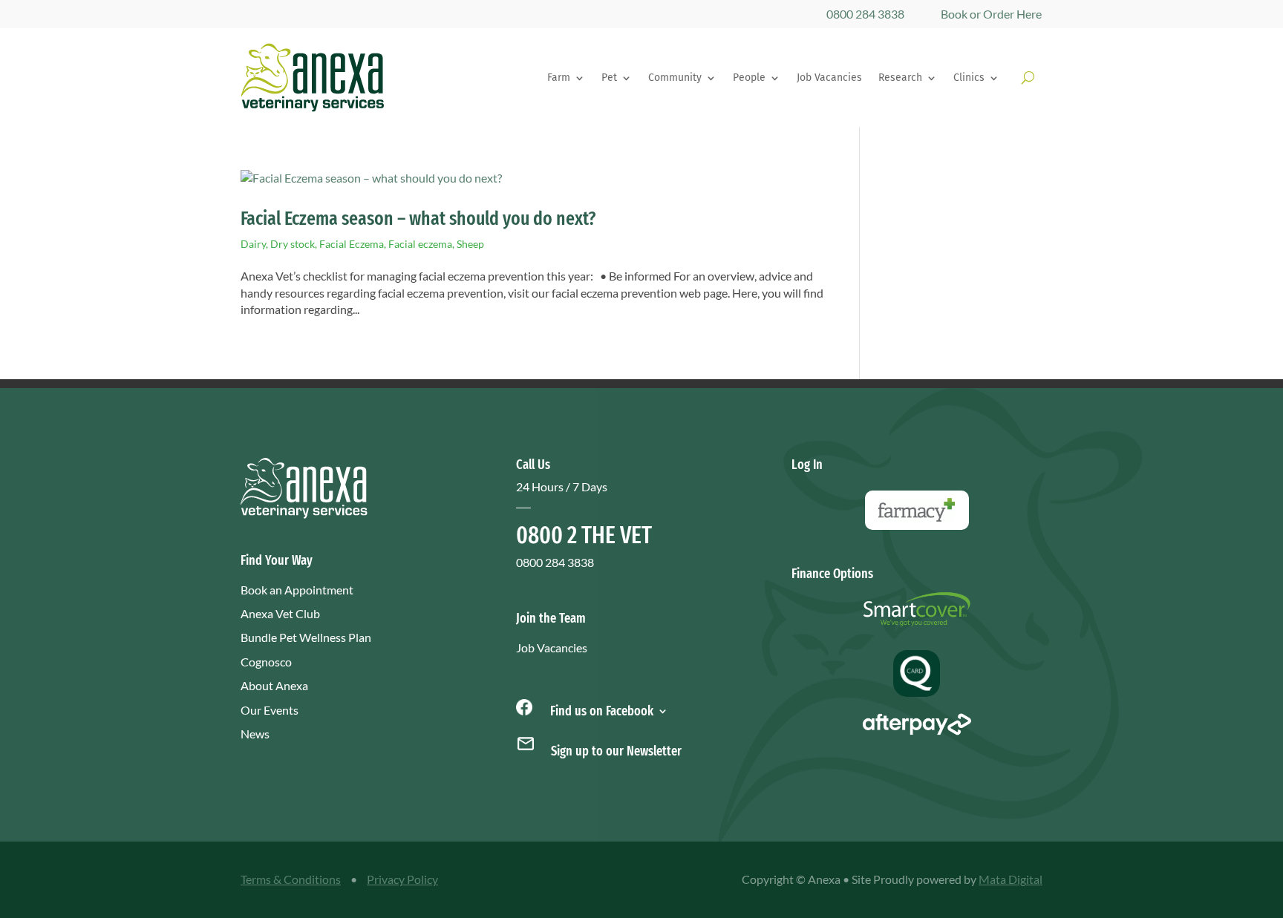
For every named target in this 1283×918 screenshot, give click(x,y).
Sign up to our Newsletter (616, 751)
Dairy (253, 243)
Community (675, 77)
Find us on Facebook (600, 709)
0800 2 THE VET (584, 535)
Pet (609, 77)
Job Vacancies (829, 77)
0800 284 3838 (865, 14)
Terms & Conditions (291, 879)
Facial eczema (420, 243)
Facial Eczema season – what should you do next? (418, 218)
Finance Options (832, 573)
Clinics (969, 77)
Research (900, 77)
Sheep (470, 243)
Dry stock (292, 243)
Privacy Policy (402, 879)
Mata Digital (1010, 879)
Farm (558, 77)
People (749, 77)
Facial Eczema (351, 243)
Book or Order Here (991, 14)
